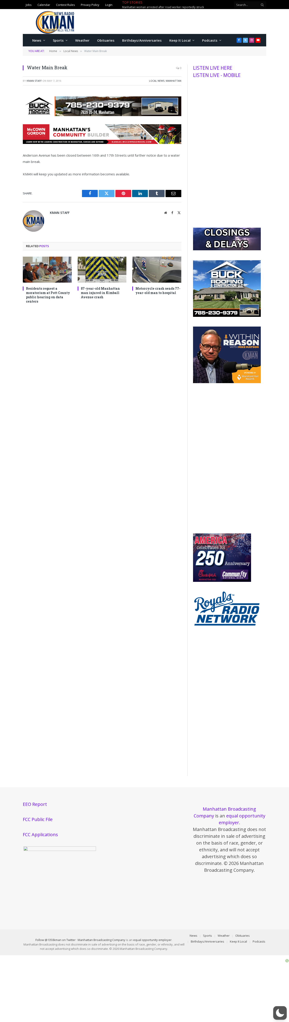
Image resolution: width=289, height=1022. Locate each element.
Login (108, 4)
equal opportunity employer (152, 940)
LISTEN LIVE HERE (212, 68)
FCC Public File (38, 819)
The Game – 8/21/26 (163, 5)
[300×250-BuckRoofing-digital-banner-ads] (227, 316)
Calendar (43, 4)
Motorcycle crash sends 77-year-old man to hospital (157, 290)
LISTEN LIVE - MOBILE (217, 75)
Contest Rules (65, 4)
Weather (82, 40)
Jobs (29, 4)
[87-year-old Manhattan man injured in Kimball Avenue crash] (102, 270)
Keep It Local (180, 40)
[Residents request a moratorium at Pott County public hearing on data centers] (47, 270)
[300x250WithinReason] (227, 382)
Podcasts (209, 40)
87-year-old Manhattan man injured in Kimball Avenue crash (100, 292)
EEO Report (35, 804)
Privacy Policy (90, 4)
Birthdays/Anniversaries (142, 40)
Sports (58, 40)
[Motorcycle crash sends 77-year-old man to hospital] (156, 270)
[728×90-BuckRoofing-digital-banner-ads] (102, 114)
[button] (280, 1013)
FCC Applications (40, 834)
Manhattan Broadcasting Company (101, 940)
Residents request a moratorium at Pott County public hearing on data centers (48, 294)
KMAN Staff (34, 80)
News (36, 40)
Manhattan (173, 80)
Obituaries (105, 40)
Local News (156, 80)
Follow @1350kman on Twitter (55, 940)
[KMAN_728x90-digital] (102, 142)
